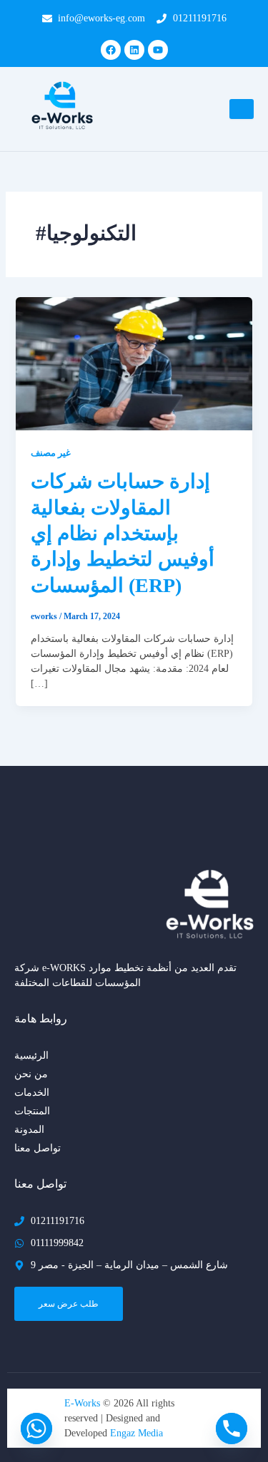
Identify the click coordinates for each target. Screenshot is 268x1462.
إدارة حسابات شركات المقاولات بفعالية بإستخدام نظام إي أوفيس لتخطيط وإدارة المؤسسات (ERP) (122, 533)
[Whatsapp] (36, 1428)
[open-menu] (241, 109)
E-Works (83, 1403)
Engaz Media (136, 1433)
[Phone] (231, 1428)
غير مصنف (51, 453)
